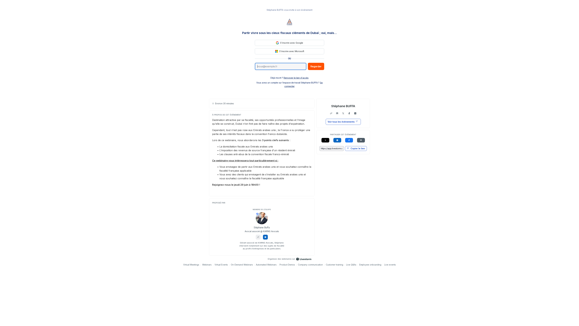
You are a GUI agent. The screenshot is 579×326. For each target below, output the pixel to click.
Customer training (334, 264)
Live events (390, 264)
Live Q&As (351, 264)
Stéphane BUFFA (343, 106)
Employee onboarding (370, 264)
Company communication (310, 264)
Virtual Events (221, 264)
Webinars (207, 264)
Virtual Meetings (191, 264)
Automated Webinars (266, 264)
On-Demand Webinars (242, 264)
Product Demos (287, 264)
